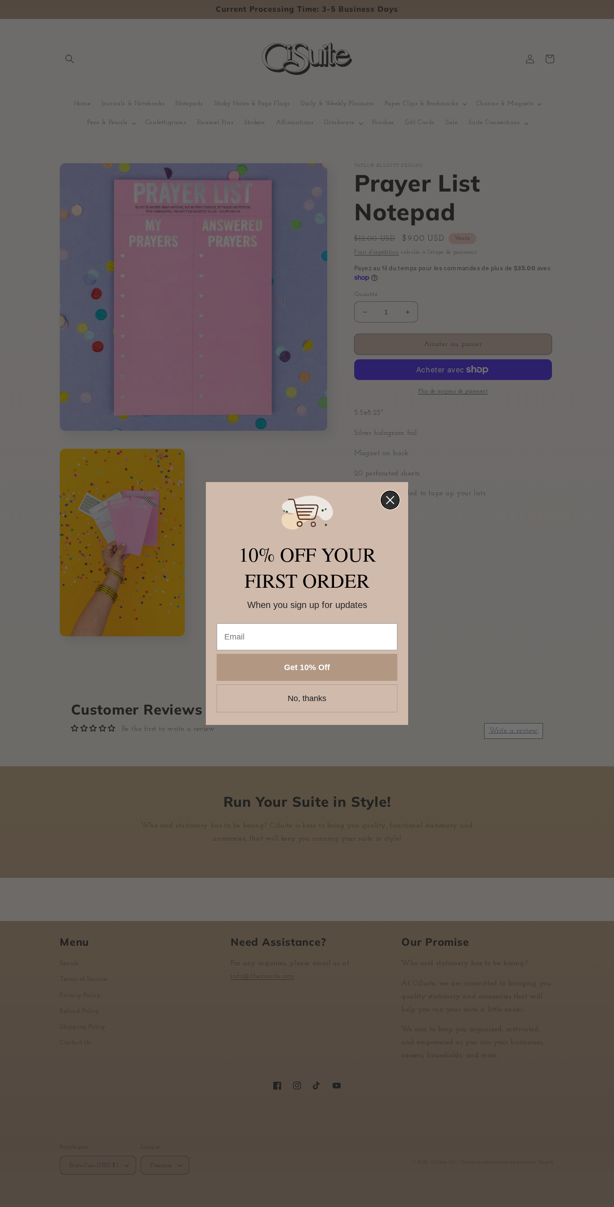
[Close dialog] (390, 500)
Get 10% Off (307, 667)
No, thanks (307, 698)
